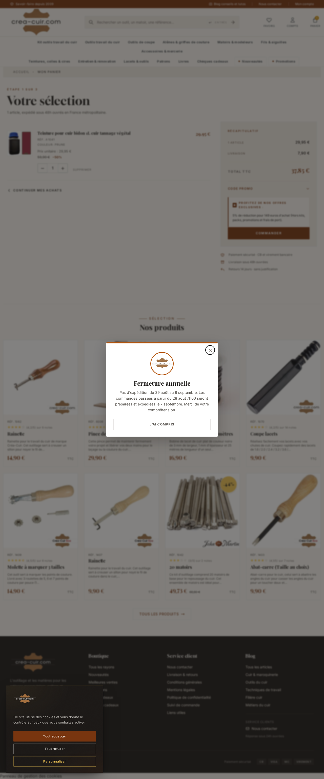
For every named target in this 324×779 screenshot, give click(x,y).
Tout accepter (54, 736)
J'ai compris (162, 424)
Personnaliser (54, 761)
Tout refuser (55, 749)
